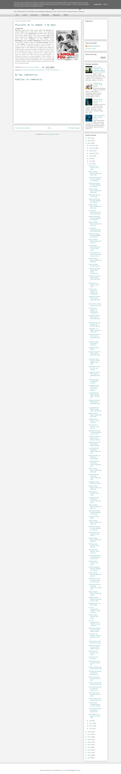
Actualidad (24, 70)
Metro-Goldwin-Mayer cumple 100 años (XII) (95, 206)
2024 (89, 143)
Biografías (56, 15)
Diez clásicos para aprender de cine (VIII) (94, 694)
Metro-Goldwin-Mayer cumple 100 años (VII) (95, 470)
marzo (91, 723)
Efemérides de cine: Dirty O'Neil (95, 604)
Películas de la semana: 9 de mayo (93, 562)
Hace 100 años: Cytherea (93, 657)
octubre (91, 150)
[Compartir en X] (50, 67)
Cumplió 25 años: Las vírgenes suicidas (94, 381)
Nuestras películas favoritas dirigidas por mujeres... (95, 185)
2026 (89, 138)
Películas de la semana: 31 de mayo (94, 167)
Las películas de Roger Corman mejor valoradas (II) (94, 395)
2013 (89, 758)
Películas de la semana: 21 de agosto (97, 101)
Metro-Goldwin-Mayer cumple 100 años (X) (95, 241)
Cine (17, 15)
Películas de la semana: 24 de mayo (94, 284)
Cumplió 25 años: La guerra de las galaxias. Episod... (95, 438)
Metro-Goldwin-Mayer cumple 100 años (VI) (95, 487)
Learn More (97, 4)
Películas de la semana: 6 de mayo (93, 616)
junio (90, 161)
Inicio (49, 128)
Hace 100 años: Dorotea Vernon (94, 265)
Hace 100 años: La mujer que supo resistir (94, 534)
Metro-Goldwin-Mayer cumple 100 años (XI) (95, 223)
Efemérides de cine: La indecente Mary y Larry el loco (95, 432)
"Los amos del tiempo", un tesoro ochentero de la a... (95, 636)
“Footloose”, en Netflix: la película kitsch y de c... (95, 330)
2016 (89, 750)
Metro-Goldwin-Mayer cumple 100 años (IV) (95, 522)
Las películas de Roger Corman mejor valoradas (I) (95, 409)
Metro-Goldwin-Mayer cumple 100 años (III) (95, 539)
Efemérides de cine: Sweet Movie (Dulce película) (95, 444)
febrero (91, 726)
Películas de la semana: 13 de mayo (94, 493)
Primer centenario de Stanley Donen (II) (95, 699)
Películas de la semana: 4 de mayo (93, 652)
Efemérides (45, 15)
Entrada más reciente (22, 128)
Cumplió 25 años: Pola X (94, 517)
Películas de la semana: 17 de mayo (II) (94, 420)
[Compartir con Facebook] (52, 67)
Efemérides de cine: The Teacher (95, 195)
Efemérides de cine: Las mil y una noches (95, 368)
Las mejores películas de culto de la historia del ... (95, 212)
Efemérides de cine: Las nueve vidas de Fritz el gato (95, 580)
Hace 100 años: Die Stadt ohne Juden (95, 642)
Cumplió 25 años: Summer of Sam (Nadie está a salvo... (94, 361)
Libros (25, 15)
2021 (89, 737)
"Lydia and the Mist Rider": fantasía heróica (99, 117)
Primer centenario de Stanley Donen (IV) (95, 667)
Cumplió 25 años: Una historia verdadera (94, 343)
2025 (89, 140)
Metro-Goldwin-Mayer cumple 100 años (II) (95, 574)
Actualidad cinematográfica (35, 70)
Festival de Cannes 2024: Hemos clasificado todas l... (94, 278)
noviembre (92, 148)
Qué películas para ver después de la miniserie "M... (95, 557)
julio (90, 158)
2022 (89, 734)
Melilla (66, 15)
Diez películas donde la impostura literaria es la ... (95, 672)
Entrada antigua (73, 128)
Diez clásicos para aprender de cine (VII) (94, 716)
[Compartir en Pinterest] (53, 67)
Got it (105, 4)
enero (91, 728)
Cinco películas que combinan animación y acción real (95, 587)
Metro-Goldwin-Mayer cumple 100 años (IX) (95, 260)
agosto (91, 156)
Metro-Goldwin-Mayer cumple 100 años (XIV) (95, 173)
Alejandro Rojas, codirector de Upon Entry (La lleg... (95, 599)
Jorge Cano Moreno (93, 46)
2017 (89, 747)
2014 (89, 755)
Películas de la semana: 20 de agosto (97, 84)
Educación (34, 15)
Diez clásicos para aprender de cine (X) (94, 662)
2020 (89, 739)
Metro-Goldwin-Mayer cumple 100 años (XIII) (95, 190)
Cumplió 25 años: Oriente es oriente (95, 482)
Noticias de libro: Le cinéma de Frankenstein (95, 457)
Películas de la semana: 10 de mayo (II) (94, 551)
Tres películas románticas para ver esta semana (94, 704)
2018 (89, 744)
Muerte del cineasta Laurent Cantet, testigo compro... (95, 629)
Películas (49, 70)
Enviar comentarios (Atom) (51, 134)
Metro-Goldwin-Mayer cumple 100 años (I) (95, 593)
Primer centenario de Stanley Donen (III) (95, 683)
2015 (89, 752)
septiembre (92, 153)
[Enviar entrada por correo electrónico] (42, 67)
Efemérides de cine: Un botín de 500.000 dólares (95, 324)
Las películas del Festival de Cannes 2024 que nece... (95, 450)
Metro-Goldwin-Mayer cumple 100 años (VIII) (95, 415)
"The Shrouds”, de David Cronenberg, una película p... (95, 254)
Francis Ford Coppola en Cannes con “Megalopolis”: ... (94, 291)
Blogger (78, 770)
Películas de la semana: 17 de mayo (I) (94, 426)
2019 (89, 742)
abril (90, 721)
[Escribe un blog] (48, 67)
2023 (89, 732)
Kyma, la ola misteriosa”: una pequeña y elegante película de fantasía (99, 69)
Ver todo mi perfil (90, 48)
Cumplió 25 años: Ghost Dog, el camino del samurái (94, 388)
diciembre (92, 145)
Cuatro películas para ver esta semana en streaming (95, 179)
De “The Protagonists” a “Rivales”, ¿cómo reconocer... (94, 610)
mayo (91, 163)
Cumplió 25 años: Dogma (94, 348)
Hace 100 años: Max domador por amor (95, 304)
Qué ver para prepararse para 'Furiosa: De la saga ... (94, 248)
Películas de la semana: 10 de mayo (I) (94, 545)
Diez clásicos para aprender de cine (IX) (94, 678)
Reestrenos (56, 70)
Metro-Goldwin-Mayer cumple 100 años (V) (95, 506)
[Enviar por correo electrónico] (46, 67)
